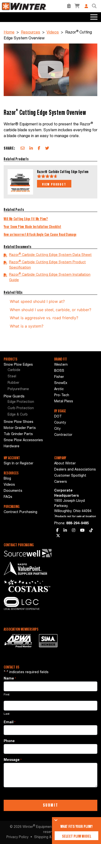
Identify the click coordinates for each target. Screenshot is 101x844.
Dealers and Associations (75, 469)
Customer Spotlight (70, 476)
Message (13, 760)
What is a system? (26, 326)
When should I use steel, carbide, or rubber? (50, 309)
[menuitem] (25, 370)
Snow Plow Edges (18, 365)
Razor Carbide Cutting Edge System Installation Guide (49, 277)
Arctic (59, 389)
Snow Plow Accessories (23, 440)
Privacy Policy (17, 837)
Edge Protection (21, 402)
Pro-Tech (61, 395)
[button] (94, 6)
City (57, 429)
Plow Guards (14, 396)
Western (61, 365)
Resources (30, 33)
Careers (60, 482)
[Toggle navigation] (93, 17)
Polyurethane (18, 389)
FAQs (8, 497)
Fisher (59, 377)
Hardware (11, 446)
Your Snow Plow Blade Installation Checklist (32, 226)
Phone (9, 741)
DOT (58, 416)
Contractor (63, 435)
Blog (7, 479)
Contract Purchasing (20, 512)
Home (9, 33)
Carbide (14, 370)
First (7, 694)
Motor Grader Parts (20, 428)
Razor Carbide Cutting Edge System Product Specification (47, 265)
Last (7, 713)
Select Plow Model (76, 836)
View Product (54, 184)
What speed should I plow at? (37, 301)
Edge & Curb (18, 415)
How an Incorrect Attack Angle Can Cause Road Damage (40, 234)
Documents (13, 491)
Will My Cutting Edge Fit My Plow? (26, 218)
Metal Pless (63, 401)
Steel (12, 376)
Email (9, 722)
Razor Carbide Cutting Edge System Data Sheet (50, 255)
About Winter (65, 463)
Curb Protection (21, 408)
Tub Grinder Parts (18, 434)
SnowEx (60, 383)
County (60, 423)
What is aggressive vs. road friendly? (44, 317)
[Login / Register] (86, 6)
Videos (53, 33)
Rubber (13, 383)
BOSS (59, 371)
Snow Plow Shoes (18, 422)
